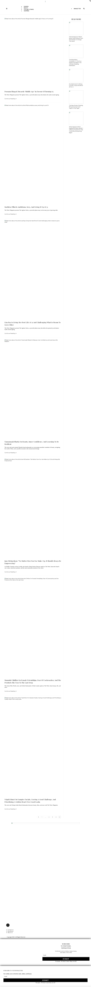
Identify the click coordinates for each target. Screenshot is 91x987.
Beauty (26, 8)
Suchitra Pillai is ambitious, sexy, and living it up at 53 (26, 207)
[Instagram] (8, 925)
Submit (66, 959)
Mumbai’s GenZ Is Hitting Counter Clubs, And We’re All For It (76, 85)
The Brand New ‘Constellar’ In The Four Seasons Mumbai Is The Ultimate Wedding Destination (75, 62)
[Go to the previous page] (38, 817)
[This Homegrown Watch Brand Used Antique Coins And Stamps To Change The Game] (76, 28)
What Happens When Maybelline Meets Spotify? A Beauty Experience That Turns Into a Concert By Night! (76, 129)
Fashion (26, 7)
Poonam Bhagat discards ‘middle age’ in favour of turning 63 (29, 91)
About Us (10, 932)
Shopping (26, 11)
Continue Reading (10, 98)
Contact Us (10, 929)
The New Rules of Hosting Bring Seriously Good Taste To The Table (76, 107)
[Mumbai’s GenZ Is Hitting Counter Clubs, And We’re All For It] (76, 75)
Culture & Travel (29, 9)
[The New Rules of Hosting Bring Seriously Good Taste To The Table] (76, 97)
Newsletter (77, 9)
